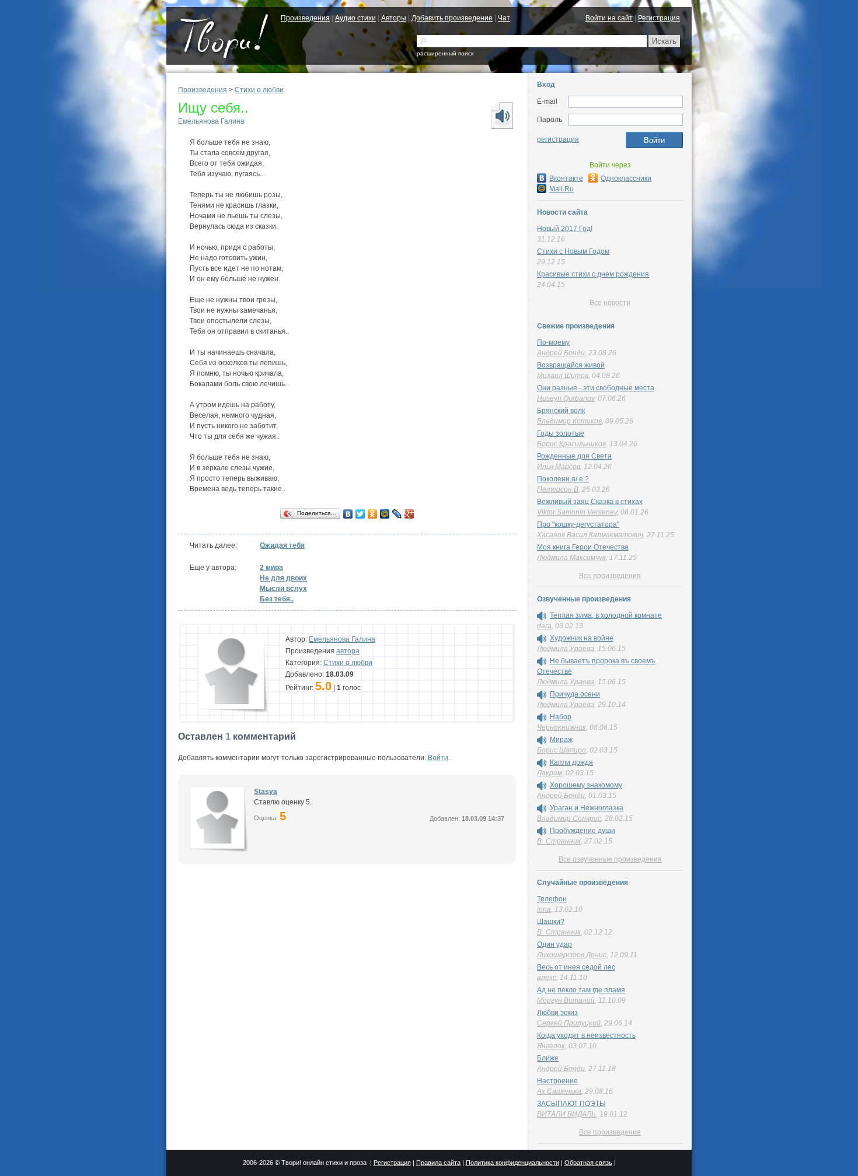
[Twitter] (360, 514)
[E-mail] (625, 102)
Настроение (557, 1081)
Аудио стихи (355, 18)
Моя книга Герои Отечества (583, 547)
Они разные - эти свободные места (595, 388)
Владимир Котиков (569, 421)
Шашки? (550, 922)
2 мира (271, 568)
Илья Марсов (558, 467)
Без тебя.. (277, 599)
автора (348, 651)
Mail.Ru (561, 189)
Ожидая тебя (282, 545)
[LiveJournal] (397, 514)
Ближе (548, 1058)
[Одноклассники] (373, 514)
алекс (546, 978)
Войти (438, 758)
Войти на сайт (609, 18)
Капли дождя (571, 762)
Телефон (552, 899)
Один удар (554, 944)
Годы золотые (560, 433)
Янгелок (551, 1046)
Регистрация (659, 18)
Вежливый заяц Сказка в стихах (590, 502)
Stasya (265, 792)
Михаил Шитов (562, 376)
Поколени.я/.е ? (563, 479)
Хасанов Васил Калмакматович (590, 535)
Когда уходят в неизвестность (586, 1035)
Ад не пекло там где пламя (581, 990)
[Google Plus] (409, 514)
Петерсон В (557, 489)
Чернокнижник (561, 727)
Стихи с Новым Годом (573, 251)
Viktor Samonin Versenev (577, 512)
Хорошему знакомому (586, 785)
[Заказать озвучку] (501, 115)
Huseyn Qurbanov (565, 398)
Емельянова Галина (211, 121)
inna (544, 909)
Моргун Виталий (566, 1000)
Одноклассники (626, 178)
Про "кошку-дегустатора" (578, 524)
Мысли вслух (283, 588)
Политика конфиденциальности (512, 1162)
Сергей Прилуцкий (569, 1023)
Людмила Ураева (565, 649)
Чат (504, 18)
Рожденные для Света (574, 456)
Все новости (610, 303)
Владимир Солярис (569, 818)
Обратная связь (588, 1162)
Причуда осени (575, 694)
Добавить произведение (452, 18)
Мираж (561, 740)
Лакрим (549, 773)
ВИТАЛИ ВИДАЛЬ (566, 1114)
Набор (560, 717)
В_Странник (559, 841)
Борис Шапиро (561, 750)
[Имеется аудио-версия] (541, 616)
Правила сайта (438, 1162)
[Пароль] (625, 120)
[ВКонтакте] (348, 514)
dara (544, 626)
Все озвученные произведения (610, 859)
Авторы (393, 18)
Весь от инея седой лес (576, 967)
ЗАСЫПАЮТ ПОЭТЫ (571, 1104)
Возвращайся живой (571, 365)
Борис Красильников (571, 444)
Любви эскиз (557, 1013)
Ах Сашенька (559, 1091)
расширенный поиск (445, 53)
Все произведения (610, 576)
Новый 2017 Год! (564, 229)
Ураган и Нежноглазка (586, 808)
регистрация (558, 139)
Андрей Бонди (561, 353)
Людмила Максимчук (571, 558)
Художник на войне (581, 638)
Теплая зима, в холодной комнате (606, 615)
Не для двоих (283, 578)
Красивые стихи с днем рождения (593, 274)
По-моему (553, 342)
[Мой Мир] (385, 514)
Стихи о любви (259, 90)
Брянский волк (561, 411)
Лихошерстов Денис (571, 955)
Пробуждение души (582, 831)
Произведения (305, 18)
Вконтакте (566, 178)
